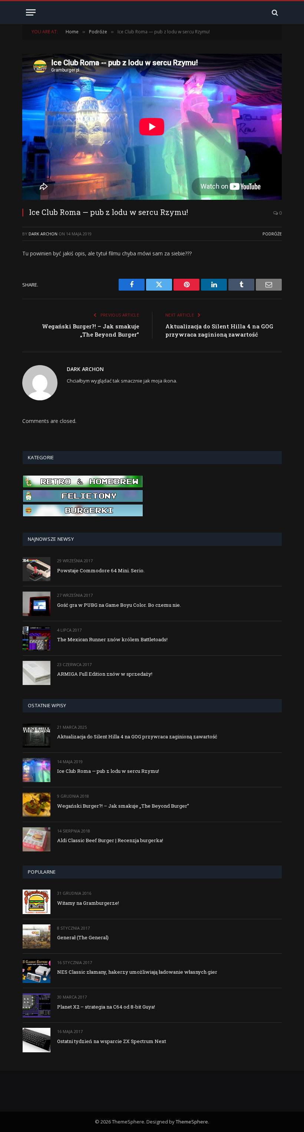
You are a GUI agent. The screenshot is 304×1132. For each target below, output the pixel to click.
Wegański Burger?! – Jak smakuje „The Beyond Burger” (123, 805)
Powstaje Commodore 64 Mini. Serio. (101, 570)
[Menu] (31, 12)
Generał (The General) (83, 937)
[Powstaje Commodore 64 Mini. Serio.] (36, 569)
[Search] (274, 12)
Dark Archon (43, 233)
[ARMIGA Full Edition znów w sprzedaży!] (36, 673)
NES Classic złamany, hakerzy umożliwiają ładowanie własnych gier (137, 972)
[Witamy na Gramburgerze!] (36, 902)
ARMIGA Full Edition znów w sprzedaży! (104, 674)
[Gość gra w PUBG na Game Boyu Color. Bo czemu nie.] (36, 604)
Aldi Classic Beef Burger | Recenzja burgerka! (110, 840)
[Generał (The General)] (36, 936)
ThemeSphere (192, 1121)
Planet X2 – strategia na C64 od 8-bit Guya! (106, 1006)
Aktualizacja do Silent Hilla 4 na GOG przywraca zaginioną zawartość (137, 736)
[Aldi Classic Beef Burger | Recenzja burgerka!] (36, 839)
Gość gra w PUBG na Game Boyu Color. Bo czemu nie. (119, 605)
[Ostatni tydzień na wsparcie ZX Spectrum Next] (36, 1040)
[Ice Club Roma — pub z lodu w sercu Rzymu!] (36, 770)
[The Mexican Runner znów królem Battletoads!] (36, 638)
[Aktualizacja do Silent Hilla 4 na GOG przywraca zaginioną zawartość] (36, 736)
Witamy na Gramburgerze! (88, 903)
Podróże (272, 233)
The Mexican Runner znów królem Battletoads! (112, 639)
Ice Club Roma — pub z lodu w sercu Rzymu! (108, 771)
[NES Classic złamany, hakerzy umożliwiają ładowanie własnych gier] (36, 971)
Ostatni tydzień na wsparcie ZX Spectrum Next (111, 1041)
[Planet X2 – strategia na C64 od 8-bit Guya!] (36, 1005)
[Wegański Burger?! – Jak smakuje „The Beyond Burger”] (36, 804)
